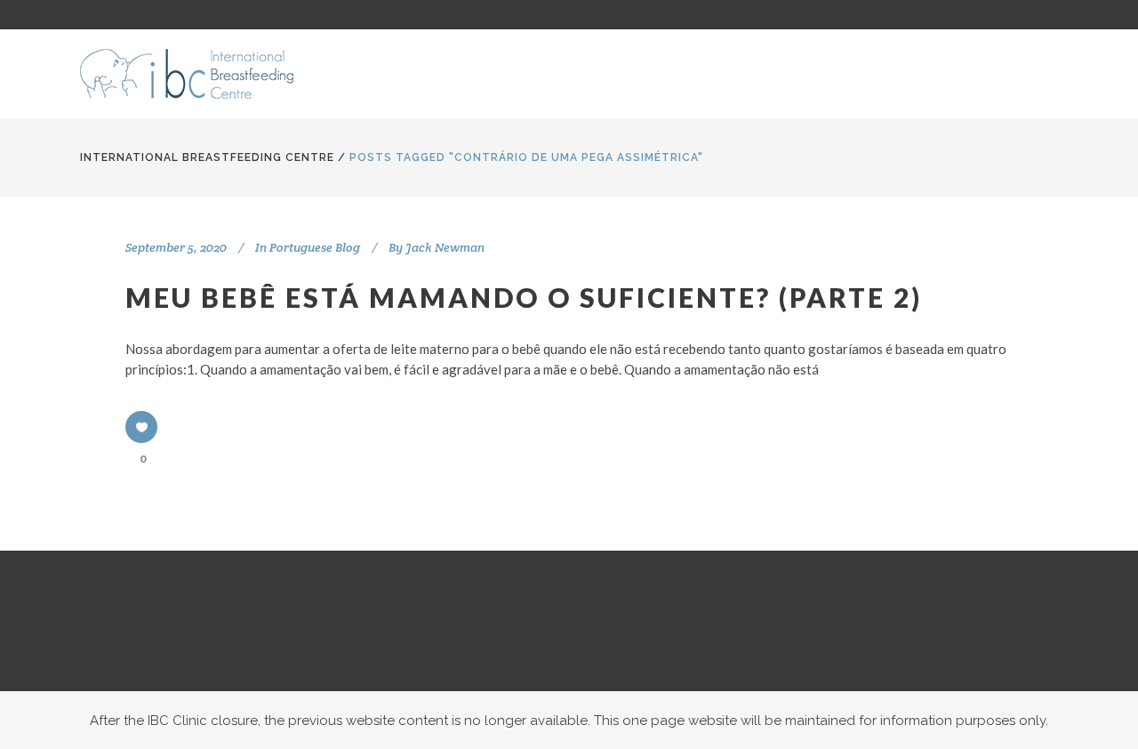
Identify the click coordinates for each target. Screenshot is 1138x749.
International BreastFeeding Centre (207, 157)
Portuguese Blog (314, 247)
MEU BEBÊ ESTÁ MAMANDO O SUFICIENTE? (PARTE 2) (523, 297)
